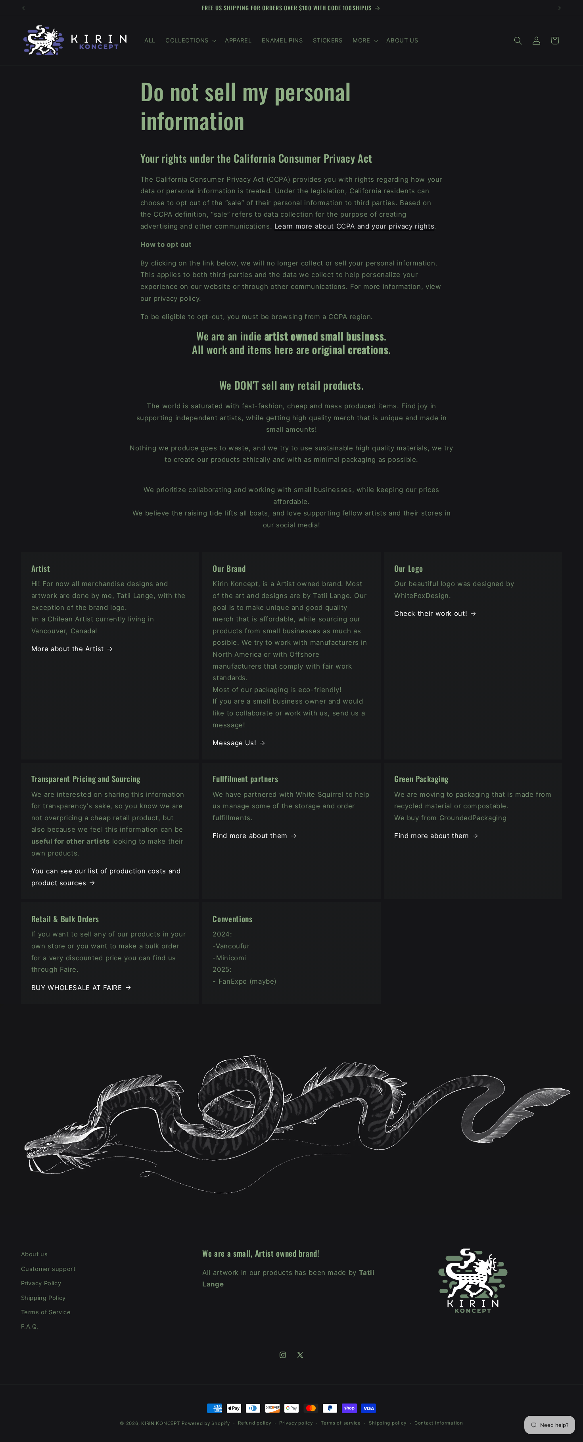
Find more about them (250, 836)
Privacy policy (296, 1423)
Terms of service (341, 1423)
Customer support (48, 1268)
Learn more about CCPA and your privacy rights (354, 226)
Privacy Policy (41, 1283)
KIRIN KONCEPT (160, 1423)
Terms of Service (46, 1311)
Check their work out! (430, 613)
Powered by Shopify (206, 1423)
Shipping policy (387, 1423)
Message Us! (234, 743)
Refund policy (254, 1423)
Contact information (438, 1423)
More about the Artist (67, 649)
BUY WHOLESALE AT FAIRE (76, 988)
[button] (190, 40)
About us (34, 1254)
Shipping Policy (43, 1297)
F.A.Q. (29, 1326)
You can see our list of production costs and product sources (106, 877)
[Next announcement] (559, 8)
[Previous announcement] (23, 8)
